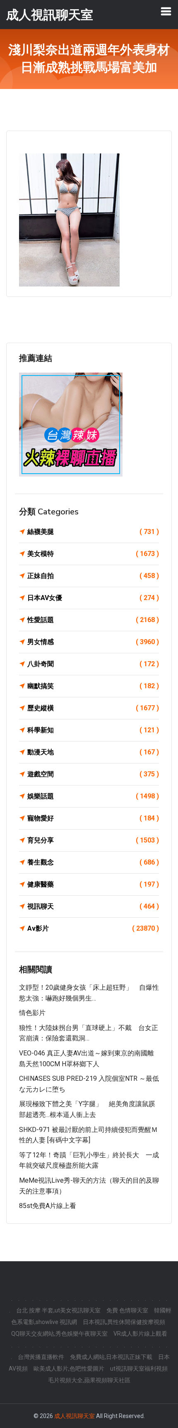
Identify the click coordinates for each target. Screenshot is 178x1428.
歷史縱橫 (93, 708)
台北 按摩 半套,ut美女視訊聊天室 (58, 1310)
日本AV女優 (93, 598)
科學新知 (93, 730)
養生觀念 (93, 862)
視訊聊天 (93, 906)
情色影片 (32, 1013)
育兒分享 (93, 840)
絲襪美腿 (93, 532)
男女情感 (93, 642)
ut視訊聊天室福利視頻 (139, 1368)
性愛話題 (93, 620)
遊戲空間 (93, 774)
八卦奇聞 (93, 664)
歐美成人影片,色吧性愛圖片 (69, 1368)
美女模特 (93, 554)
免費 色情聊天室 (127, 1310)
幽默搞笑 (93, 686)
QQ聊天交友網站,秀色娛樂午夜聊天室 (59, 1333)
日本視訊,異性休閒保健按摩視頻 (124, 1322)
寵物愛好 (93, 818)
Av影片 (93, 928)
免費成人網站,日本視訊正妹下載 (111, 1357)
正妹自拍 (93, 576)
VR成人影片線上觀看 (140, 1333)
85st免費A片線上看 (47, 1206)
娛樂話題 (93, 796)
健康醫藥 (93, 884)
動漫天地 (93, 752)
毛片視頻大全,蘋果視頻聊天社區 (89, 1380)
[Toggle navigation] (166, 11)
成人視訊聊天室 (74, 1416)
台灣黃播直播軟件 (41, 1357)
